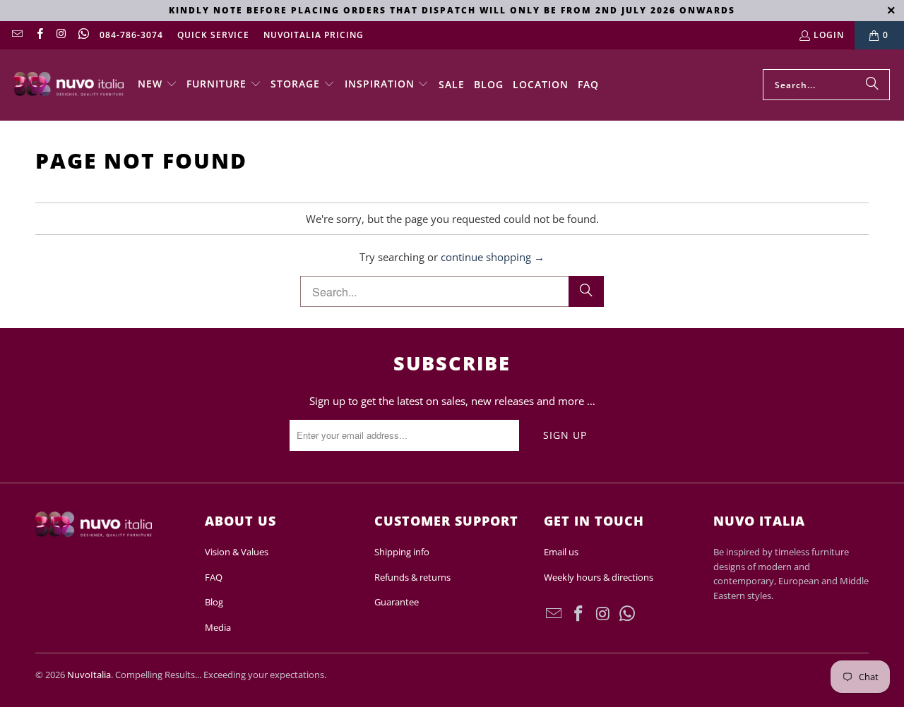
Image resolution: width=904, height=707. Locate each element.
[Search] (872, 84)
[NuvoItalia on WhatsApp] (83, 35)
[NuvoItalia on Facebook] (38, 35)
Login (829, 35)
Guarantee (396, 602)
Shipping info (401, 551)
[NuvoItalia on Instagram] (61, 35)
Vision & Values (236, 551)
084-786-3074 (131, 35)
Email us (561, 551)
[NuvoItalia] (69, 85)
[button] (157, 84)
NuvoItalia (89, 674)
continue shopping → (493, 257)
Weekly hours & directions (598, 577)
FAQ (213, 577)
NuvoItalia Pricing (313, 35)
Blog (214, 602)
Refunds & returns (412, 577)
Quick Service (213, 35)
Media (218, 627)
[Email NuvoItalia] (17, 35)
